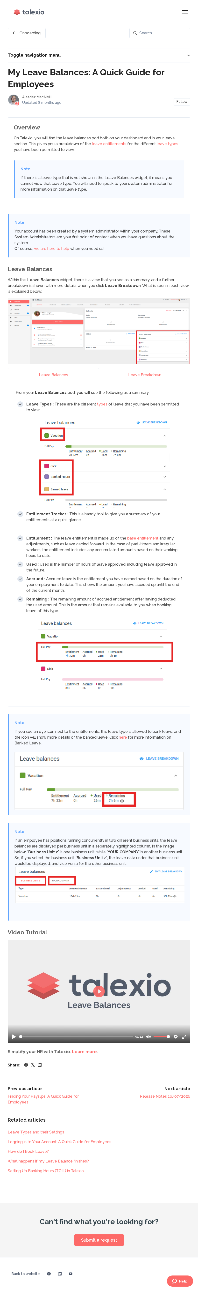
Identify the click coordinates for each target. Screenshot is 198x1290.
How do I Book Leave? (28, 1151)
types (102, 404)
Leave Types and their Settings (36, 1132)
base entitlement (142, 538)
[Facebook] (26, 1065)
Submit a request (99, 1240)
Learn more (84, 1051)
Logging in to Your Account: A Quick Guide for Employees (59, 1142)
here (123, 737)
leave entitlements (109, 144)
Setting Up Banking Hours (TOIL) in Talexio (46, 1171)
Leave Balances (53, 375)
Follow (182, 102)
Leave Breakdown (144, 375)
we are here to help (51, 248)
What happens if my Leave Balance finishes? (48, 1161)
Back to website (25, 1274)
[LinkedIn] (40, 1065)
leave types (167, 144)
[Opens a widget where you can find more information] (180, 1281)
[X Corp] (33, 1065)
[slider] (76, 1036)
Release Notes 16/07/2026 (165, 1096)
